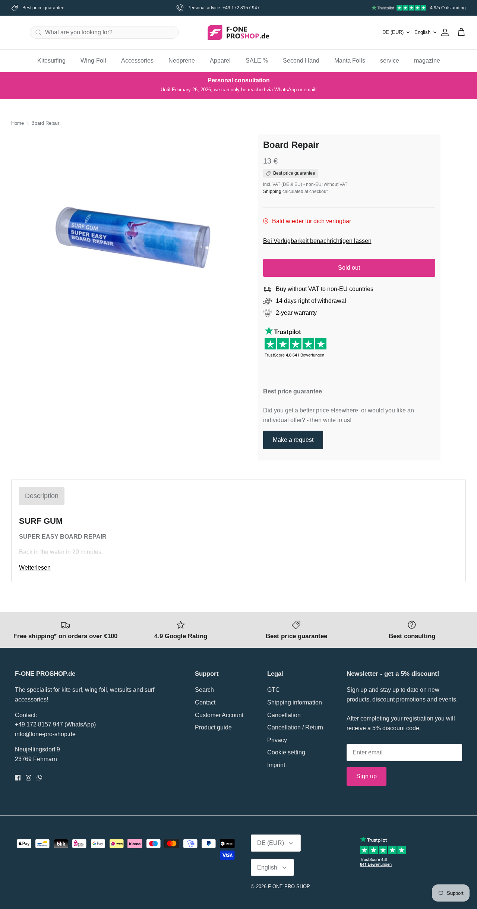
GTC (273, 690)
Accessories (137, 60)
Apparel (220, 60)
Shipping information (294, 702)
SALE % (257, 60)
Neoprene (181, 60)
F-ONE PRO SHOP (289, 886)
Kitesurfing (51, 60)
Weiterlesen (35, 568)
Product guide (213, 727)
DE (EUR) (393, 32)
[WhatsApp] (39, 777)
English (422, 32)
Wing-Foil (93, 60)
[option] (139, 236)
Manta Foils (349, 60)
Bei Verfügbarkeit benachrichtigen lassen (317, 241)
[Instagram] (28, 777)
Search (204, 690)
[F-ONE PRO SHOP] (238, 32)
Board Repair (45, 123)
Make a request (293, 440)
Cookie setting (286, 752)
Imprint (276, 765)
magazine (427, 60)
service (389, 60)
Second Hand (301, 60)
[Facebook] (17, 777)
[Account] (443, 32)
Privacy (277, 740)
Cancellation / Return (295, 727)
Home (17, 123)
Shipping (272, 191)
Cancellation (284, 715)
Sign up (366, 776)
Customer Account (219, 715)
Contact (205, 702)
